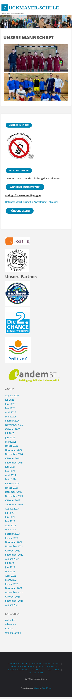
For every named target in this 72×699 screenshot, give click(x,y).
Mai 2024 (10, 471)
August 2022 (12, 559)
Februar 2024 (12, 483)
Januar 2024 (11, 487)
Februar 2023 (12, 533)
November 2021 (14, 592)
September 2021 (14, 600)
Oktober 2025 (12, 429)
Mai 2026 (10, 408)
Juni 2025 (10, 437)
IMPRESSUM (36, 673)
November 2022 (14, 546)
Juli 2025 (9, 433)
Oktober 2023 (12, 500)
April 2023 (10, 525)
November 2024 (14, 454)
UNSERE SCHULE (18, 664)
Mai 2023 (10, 521)
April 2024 (10, 475)
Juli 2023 (9, 512)
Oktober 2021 (12, 596)
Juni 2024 (10, 466)
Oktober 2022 (12, 550)
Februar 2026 (12, 420)
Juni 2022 (10, 567)
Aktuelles (10, 620)
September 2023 (14, 504)
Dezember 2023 (13, 491)
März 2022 (10, 579)
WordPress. (47, 688)
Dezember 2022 (13, 542)
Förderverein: (20, 210)
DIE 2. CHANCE (48, 667)
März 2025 (10, 441)
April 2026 (10, 412)
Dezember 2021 (13, 588)
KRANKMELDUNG (18, 670)
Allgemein (10, 624)
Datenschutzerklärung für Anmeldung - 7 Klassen (32, 202)
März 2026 (10, 416)
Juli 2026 (9, 399)
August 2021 (12, 605)
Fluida (36, 688)
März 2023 (10, 529)
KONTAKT (53, 670)
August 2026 (12, 395)
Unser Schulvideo (19, 124)
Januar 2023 (11, 538)
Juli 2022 (9, 563)
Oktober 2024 (12, 458)
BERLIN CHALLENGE (23, 667)
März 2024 (10, 479)
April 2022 (10, 575)
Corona (9, 628)
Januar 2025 (11, 445)
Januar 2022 (11, 584)
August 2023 (12, 508)
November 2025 (14, 424)
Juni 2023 (10, 517)
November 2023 (14, 496)
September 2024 (14, 462)
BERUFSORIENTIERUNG (46, 664)
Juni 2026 (10, 404)
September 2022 (14, 554)
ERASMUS (38, 670)
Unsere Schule (13, 632)
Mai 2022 (10, 571)
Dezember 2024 (13, 450)
